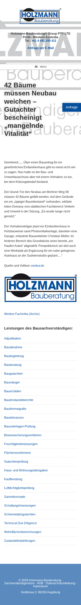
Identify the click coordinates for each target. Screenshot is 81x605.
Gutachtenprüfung (16, 461)
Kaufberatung (13, 479)
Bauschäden (12, 391)
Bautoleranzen (14, 417)
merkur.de (37, 265)
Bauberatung (12, 364)
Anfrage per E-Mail (40, 48)
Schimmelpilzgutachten (19, 514)
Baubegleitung (14, 356)
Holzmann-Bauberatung (40, 15)
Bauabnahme (13, 347)
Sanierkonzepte (14, 496)
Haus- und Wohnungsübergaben (26, 470)
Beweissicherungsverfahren (22, 435)
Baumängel (12, 382)
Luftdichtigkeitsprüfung (19, 488)
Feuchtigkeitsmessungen (21, 444)
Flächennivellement (17, 452)
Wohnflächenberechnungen (22, 532)
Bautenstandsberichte (18, 400)
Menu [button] (43, 66)
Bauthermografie (15, 408)
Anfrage (72, 107)
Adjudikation (12, 338)
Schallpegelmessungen (20, 505)
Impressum (40, 586)
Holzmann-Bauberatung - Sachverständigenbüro (33, 582)
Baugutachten (13, 373)
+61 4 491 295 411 (43, 40)
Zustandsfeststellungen (19, 540)
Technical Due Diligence (20, 523)
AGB (40, 583)
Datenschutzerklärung (60, 583)
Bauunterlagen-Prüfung (19, 426)
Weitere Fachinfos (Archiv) (22, 314)
